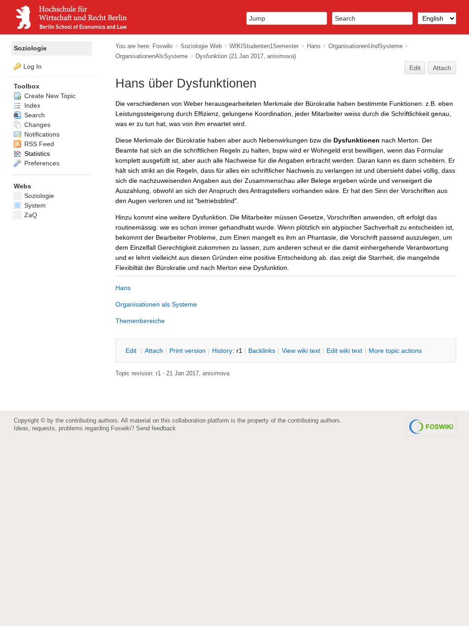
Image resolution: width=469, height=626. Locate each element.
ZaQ (29, 215)
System (34, 205)
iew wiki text (301, 350)
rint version (187, 350)
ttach (154, 350)
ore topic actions (395, 350)
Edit (414, 67)
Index (31, 105)
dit (131, 350)
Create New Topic (49, 95)
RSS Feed (38, 144)
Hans (314, 46)
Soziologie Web (201, 46)
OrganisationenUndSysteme (365, 46)
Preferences (41, 163)
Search (33, 115)
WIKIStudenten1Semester (264, 46)
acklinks (261, 350)
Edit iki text (344, 350)
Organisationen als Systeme (156, 304)
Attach (442, 67)
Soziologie (30, 48)
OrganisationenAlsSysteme (151, 56)
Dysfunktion (211, 56)
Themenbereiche (140, 320)
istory (222, 350)
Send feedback (156, 428)
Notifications (41, 134)
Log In (32, 66)
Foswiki (163, 46)
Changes (36, 124)
